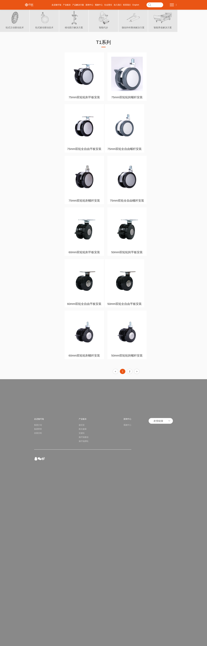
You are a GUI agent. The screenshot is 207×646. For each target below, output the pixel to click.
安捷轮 (82, 433)
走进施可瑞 (56, 5)
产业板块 (67, 5)
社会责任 (108, 5)
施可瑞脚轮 (83, 441)
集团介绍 (38, 425)
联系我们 (127, 5)
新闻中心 (89, 5)
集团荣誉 (38, 429)
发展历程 (38, 433)
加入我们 (117, 5)
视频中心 (99, 5)
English (135, 5)
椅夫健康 (83, 429)
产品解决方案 (78, 5)
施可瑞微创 (83, 437)
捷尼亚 (82, 425)
